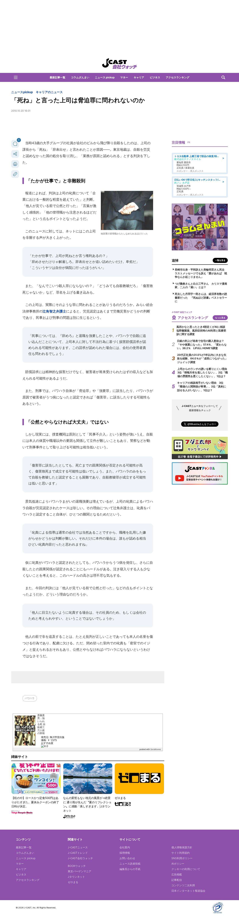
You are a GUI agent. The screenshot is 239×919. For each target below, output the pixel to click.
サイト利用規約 (180, 852)
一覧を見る (220, 260)
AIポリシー (177, 863)
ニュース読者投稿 (130, 863)
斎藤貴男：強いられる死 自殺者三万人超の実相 (41, 724)
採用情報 (125, 852)
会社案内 (125, 847)
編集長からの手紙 (130, 869)
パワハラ (30, 698)
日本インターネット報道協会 (188, 890)
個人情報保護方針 (181, 847)
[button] (15, 77)
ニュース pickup (105, 77)
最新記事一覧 (57, 77)
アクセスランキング (177, 77)
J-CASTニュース (78, 847)
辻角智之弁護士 (54, 311)
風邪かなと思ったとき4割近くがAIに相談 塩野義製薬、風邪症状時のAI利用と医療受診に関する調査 (202, 330)
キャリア (139, 77)
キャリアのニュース (49, 92)
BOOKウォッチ (77, 865)
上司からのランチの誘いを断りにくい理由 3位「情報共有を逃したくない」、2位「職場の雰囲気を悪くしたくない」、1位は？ (203, 372)
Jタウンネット (76, 876)
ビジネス (155, 77)
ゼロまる (73, 882)
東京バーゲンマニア (79, 871)
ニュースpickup (22, 92)
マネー (124, 77)
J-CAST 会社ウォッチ (119, 63)
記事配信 (176, 879)
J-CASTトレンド (78, 852)
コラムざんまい (80, 77)
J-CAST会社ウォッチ (80, 858)
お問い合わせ (127, 858)
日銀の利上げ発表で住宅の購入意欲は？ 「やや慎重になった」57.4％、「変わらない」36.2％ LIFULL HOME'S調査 (202, 344)
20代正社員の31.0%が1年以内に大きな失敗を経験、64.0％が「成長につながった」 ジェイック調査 (203, 358)
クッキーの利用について (185, 869)
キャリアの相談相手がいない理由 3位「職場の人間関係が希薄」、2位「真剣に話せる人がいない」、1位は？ (201, 386)
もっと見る (220, 317)
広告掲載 (176, 874)
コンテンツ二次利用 (183, 885)
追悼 (175, 260)
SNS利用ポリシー (182, 858)
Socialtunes (155, 749)
